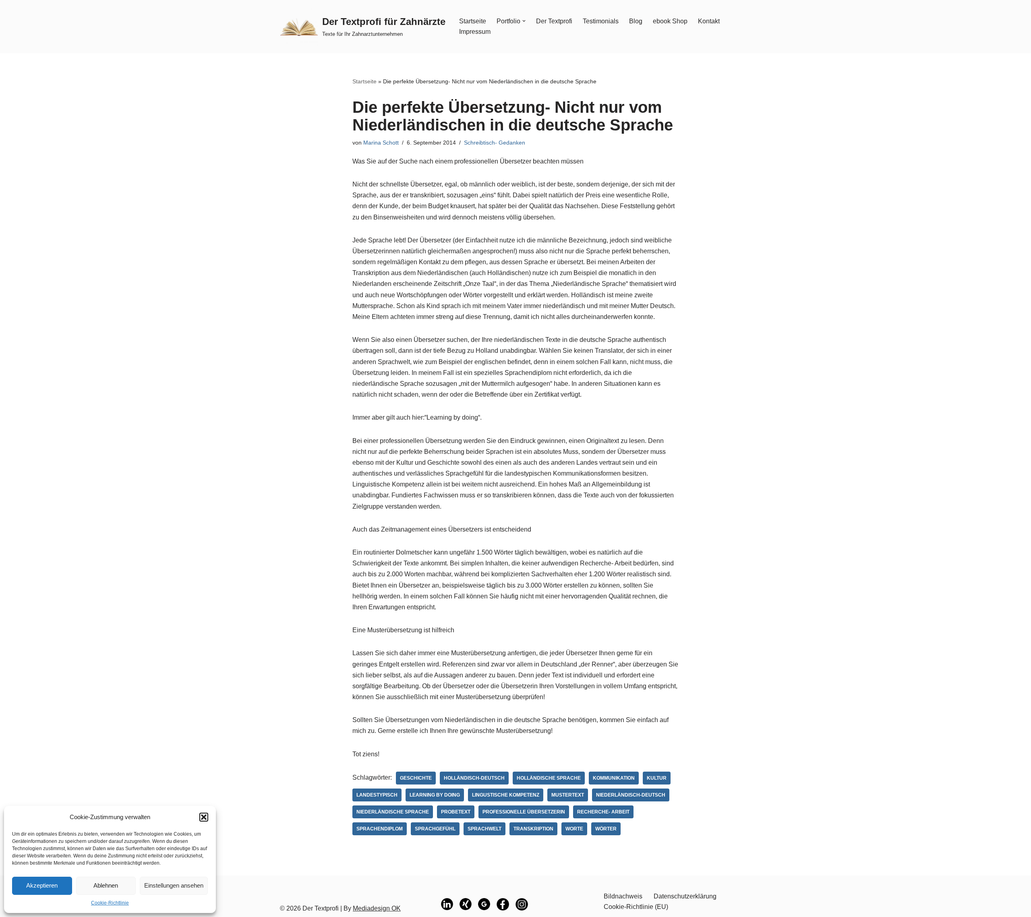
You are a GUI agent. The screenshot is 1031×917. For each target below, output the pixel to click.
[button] (204, 817)
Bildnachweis (623, 896)
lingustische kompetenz (505, 795)
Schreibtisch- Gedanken (494, 142)
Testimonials (601, 21)
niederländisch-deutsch (630, 795)
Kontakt (709, 21)
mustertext (567, 795)
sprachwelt (484, 829)
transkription (533, 829)
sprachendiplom (379, 829)
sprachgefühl (435, 829)
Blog (635, 21)
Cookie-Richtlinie (110, 903)
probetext (455, 812)
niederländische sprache (392, 812)
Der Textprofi (554, 21)
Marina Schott (381, 142)
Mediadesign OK (377, 908)
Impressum (475, 31)
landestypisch (376, 795)
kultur (657, 778)
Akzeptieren (42, 885)
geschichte (416, 778)
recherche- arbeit (603, 812)
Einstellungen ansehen (173, 885)
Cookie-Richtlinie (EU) (636, 906)
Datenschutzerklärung (685, 896)
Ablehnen (105, 885)
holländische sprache (549, 778)
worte (574, 829)
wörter (606, 829)
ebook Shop (670, 21)
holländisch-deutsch (474, 778)
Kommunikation (614, 778)
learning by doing (435, 795)
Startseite (472, 21)
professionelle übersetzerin (523, 812)
